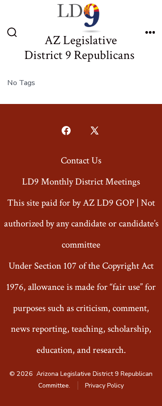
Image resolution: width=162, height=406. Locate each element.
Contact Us (81, 160)
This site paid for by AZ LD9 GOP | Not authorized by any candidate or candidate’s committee (81, 224)
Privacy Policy (104, 385)
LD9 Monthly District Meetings (81, 182)
